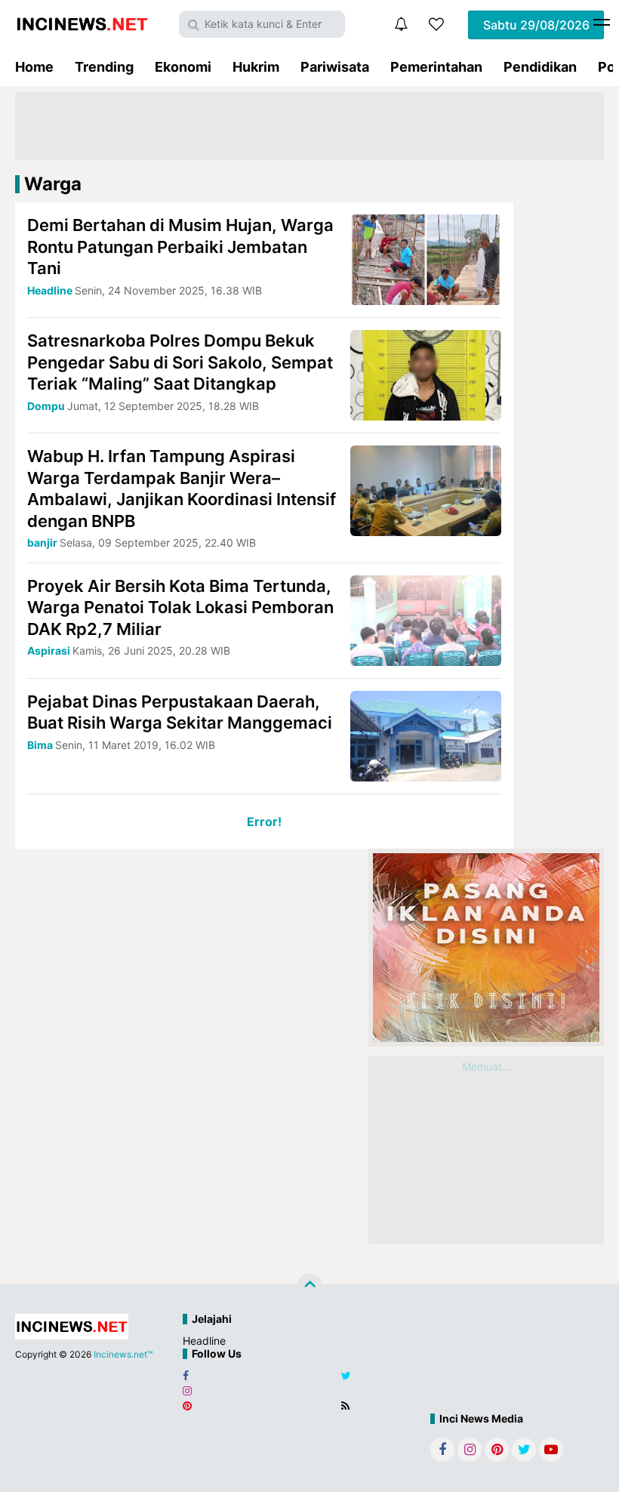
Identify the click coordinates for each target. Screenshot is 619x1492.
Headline (204, 1340)
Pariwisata (334, 67)
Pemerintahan (436, 67)
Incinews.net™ (123, 1354)
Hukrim (256, 67)
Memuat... (486, 1066)
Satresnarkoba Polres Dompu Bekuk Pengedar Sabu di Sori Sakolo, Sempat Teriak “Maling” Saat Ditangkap (180, 362)
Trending (104, 67)
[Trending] (436, 24)
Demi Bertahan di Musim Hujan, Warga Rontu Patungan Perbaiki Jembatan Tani (180, 246)
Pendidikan (540, 67)
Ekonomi (183, 67)
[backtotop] (309, 1286)
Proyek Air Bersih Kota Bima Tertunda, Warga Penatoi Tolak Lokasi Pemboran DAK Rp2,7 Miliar (180, 607)
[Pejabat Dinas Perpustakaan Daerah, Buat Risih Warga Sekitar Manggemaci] (425, 734)
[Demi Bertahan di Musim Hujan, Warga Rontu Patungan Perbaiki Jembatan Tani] (425, 258)
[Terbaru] (401, 24)
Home (34, 67)
